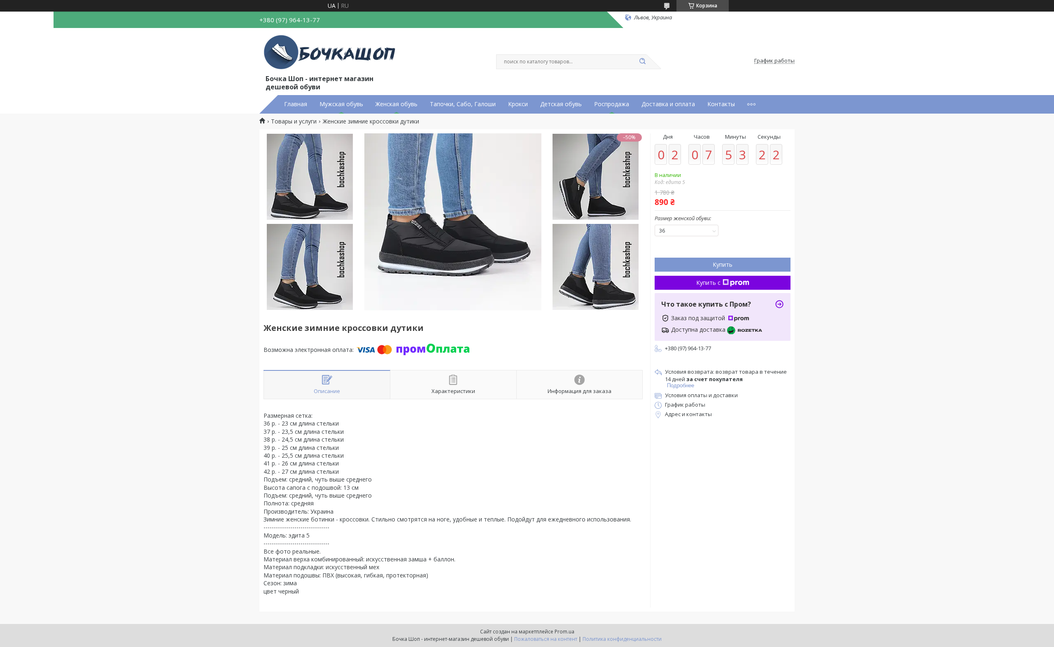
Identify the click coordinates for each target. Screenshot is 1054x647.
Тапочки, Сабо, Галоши (463, 104)
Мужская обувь (341, 104)
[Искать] (642, 61)
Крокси (518, 104)
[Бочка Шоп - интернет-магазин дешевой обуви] (331, 52)
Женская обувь (396, 104)
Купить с (708, 282)
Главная (295, 104)
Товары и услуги (294, 121)
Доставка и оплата (668, 104)
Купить (722, 264)
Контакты (721, 104)
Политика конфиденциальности (622, 638)
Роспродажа (611, 104)
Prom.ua (564, 631)
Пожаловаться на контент (545, 638)
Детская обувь (561, 104)
